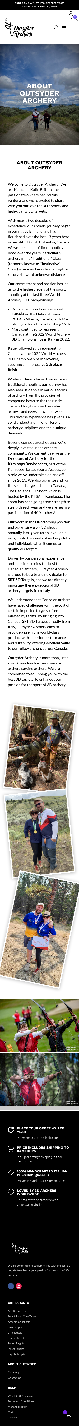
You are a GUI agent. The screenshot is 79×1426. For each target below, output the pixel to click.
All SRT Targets (17, 1311)
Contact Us (14, 1377)
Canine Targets (16, 1338)
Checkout (13, 1417)
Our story (13, 1372)
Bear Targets (15, 1327)
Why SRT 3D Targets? (20, 1395)
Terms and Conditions (21, 1401)
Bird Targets (15, 1332)
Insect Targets (16, 1348)
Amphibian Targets (19, 1321)
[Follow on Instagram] (19, 1286)
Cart (10, 1412)
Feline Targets (16, 1343)
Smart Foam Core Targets (23, 1316)
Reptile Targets (16, 1354)
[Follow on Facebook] (11, 1286)
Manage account (17, 1406)
